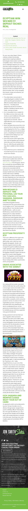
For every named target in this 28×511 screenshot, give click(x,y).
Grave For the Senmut (11, 45)
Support (4, 489)
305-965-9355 (21, 2)
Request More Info (7, 495)
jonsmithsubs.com (8, 3)
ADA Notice (15, 500)
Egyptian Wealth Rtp (10, 43)
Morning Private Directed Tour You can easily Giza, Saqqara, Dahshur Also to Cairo (15, 40)
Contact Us (5, 491)
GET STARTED (7, 450)
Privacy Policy (8, 500)
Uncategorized (12, 29)
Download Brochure (7, 493)
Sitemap (21, 500)
